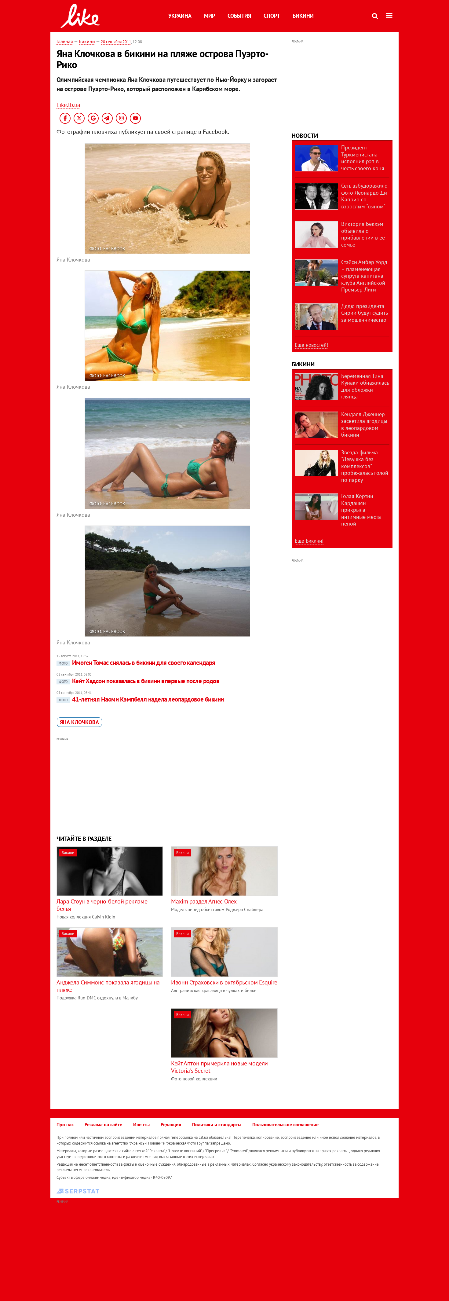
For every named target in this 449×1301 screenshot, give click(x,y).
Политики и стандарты (216, 1124)
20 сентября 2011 (116, 41)
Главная (65, 41)
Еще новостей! (311, 345)
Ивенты (141, 1124)
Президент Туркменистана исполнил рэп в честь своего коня (362, 158)
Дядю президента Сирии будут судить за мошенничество (364, 312)
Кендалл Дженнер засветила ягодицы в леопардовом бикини (364, 424)
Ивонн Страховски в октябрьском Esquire (224, 982)
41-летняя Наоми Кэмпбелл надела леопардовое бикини (141, 699)
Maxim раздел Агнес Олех (204, 901)
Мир (209, 15)
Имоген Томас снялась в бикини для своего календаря (137, 662)
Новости (305, 136)
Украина (180, 15)
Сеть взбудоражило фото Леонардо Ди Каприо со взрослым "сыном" (364, 196)
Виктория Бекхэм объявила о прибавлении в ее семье (363, 234)
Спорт (272, 15)
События (239, 15)
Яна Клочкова (79, 722)
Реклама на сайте (103, 1124)
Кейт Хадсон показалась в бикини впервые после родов (139, 681)
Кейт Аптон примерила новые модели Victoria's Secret (219, 1067)
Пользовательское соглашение (285, 1124)
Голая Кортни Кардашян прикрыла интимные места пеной (361, 510)
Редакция (171, 1124)
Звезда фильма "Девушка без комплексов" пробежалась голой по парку (364, 466)
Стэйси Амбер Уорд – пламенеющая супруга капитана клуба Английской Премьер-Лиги (364, 275)
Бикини (303, 15)
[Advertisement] (167, 785)
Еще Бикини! (309, 540)
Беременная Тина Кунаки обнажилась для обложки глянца (365, 386)
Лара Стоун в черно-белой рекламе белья (102, 905)
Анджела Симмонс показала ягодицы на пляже (108, 986)
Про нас (65, 1124)
